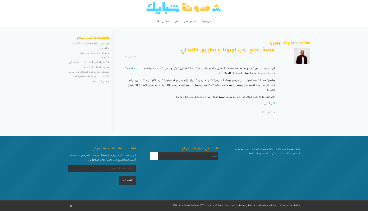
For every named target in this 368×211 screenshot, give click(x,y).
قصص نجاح (130, 57)
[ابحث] (156, 22)
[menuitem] (206, 22)
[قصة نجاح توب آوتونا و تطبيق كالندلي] (302, 56)
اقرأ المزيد (269, 103)
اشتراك (127, 180)
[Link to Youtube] (71, 206)
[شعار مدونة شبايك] (184, 8)
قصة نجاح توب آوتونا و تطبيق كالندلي (228, 51)
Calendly (130, 68)
